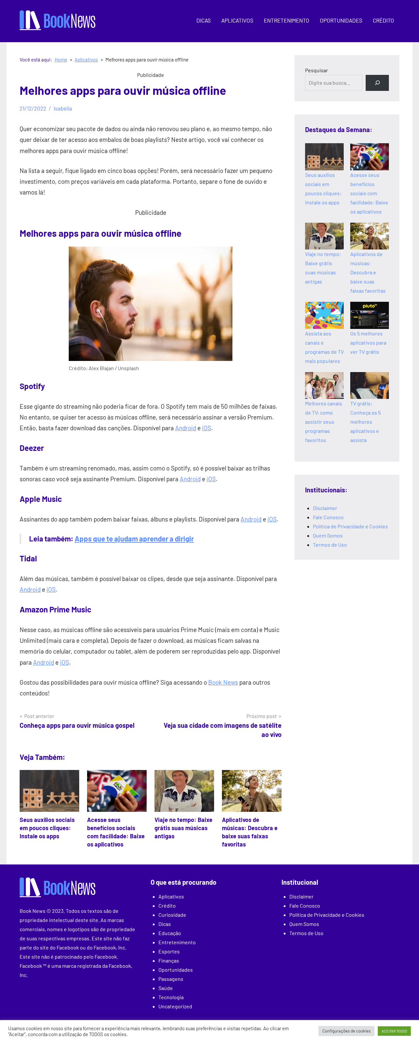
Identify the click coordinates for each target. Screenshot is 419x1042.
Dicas (203, 20)
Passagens (170, 979)
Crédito (383, 20)
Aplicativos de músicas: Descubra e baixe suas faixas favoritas (368, 272)
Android (185, 428)
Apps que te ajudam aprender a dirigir (134, 538)
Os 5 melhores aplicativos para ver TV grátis (368, 342)
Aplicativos (237, 20)
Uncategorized (175, 1006)
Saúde (165, 988)
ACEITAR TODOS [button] (394, 1031)
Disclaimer (325, 508)
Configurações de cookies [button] (346, 1030)
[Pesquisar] (377, 83)
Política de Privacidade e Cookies (350, 526)
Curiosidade (172, 915)
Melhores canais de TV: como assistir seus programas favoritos (323, 421)
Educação (169, 933)
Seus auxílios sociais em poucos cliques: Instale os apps (47, 828)
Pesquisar (316, 70)
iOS (206, 428)
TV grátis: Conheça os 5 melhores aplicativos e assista (365, 421)
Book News (223, 682)
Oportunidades (341, 20)
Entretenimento (286, 20)
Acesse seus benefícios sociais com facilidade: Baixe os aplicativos (369, 193)
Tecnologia (171, 997)
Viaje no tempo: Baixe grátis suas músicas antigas (183, 828)
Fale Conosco (328, 517)
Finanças (168, 960)
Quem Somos (328, 535)
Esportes (169, 951)
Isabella (63, 108)
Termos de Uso (330, 544)
